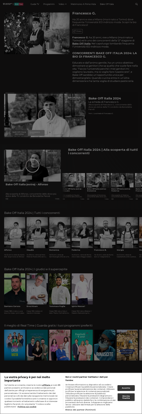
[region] (71, 393)
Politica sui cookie (27, 407)
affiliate (46, 385)
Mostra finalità (126, 397)
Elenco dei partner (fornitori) (80, 410)
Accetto (126, 388)
